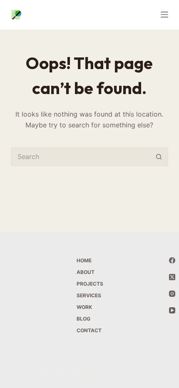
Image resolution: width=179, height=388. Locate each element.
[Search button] (158, 156)
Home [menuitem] (84, 260)
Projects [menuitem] (90, 284)
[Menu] (164, 14)
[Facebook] (172, 260)
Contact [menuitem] (89, 330)
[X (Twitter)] (172, 277)
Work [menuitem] (84, 307)
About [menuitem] (85, 272)
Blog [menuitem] (83, 319)
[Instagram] (172, 294)
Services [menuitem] (89, 295)
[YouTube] (172, 310)
